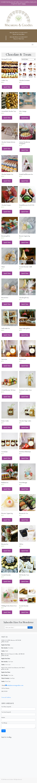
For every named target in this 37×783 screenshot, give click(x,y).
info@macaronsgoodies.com (15, 685)
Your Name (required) (6, 706)
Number (3, 717)
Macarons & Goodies (9, 779)
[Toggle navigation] (33, 44)
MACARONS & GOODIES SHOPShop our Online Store (18, 38)
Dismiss (24, 4)
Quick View (7, 87)
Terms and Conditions (6, 697)
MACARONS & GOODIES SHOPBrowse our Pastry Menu (18, 33)
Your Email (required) (6, 712)
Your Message (4, 723)
